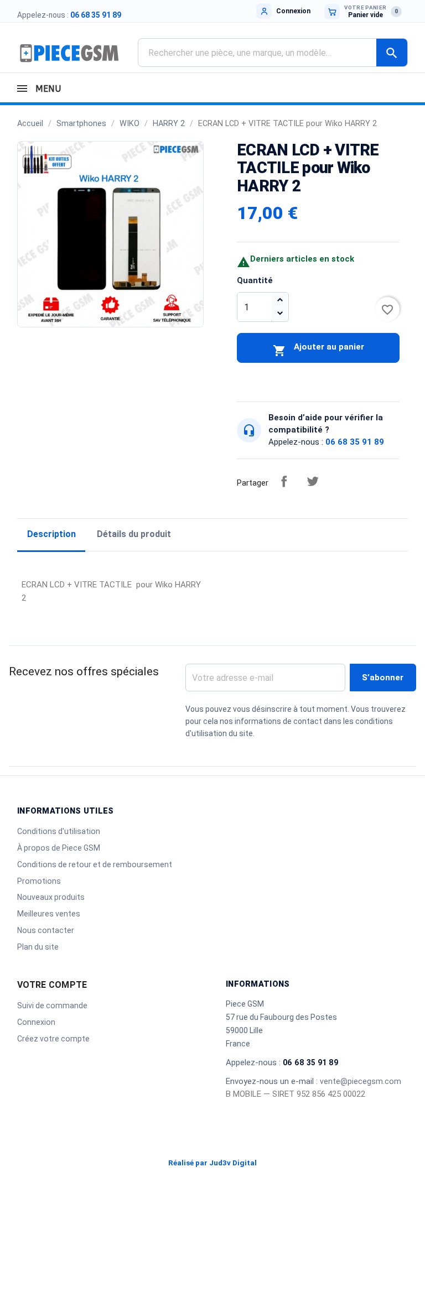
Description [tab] (51, 534)
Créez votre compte (53, 1038)
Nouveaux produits (51, 897)
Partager (284, 481)
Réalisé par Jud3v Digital (212, 1163)
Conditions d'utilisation (58, 831)
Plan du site (38, 946)
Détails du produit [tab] (134, 534)
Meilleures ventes (48, 913)
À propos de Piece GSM (58, 847)
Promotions (39, 881)
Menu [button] (47, 89)
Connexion (36, 1022)
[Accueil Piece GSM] (69, 52)
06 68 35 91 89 (95, 15)
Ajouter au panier (318, 349)
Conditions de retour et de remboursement (94, 864)
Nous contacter (45, 930)
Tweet (313, 481)
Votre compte (52, 985)
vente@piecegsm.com (360, 1081)
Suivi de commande (52, 1005)
